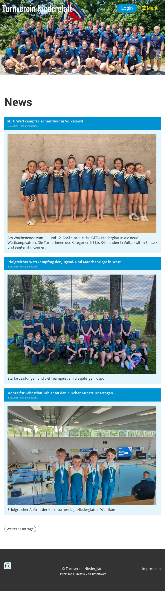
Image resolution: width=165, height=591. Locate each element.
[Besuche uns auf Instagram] (7, 566)
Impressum (151, 568)
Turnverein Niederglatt (37, 8)
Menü (152, 8)
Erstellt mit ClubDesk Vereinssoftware (82, 574)
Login (127, 8)
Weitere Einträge (20, 529)
